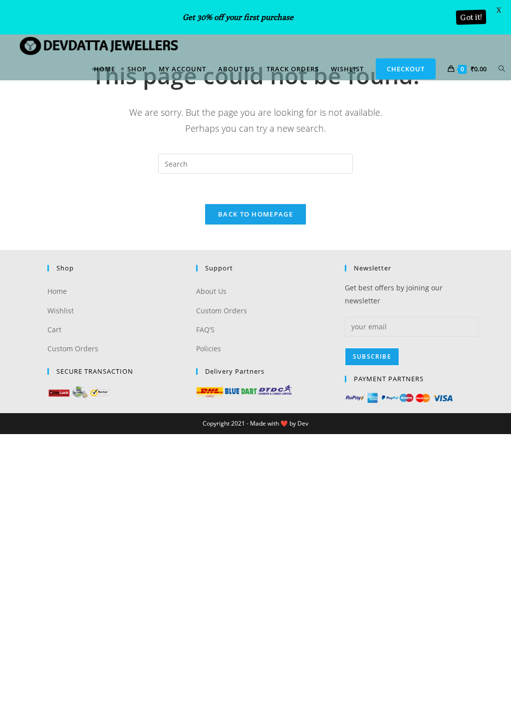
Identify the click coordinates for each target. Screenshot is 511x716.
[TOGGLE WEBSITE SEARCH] (502, 68)
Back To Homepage (255, 214)
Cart (54, 329)
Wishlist (60, 310)
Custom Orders (72, 348)
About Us (211, 291)
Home (57, 291)
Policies (208, 348)
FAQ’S (205, 329)
